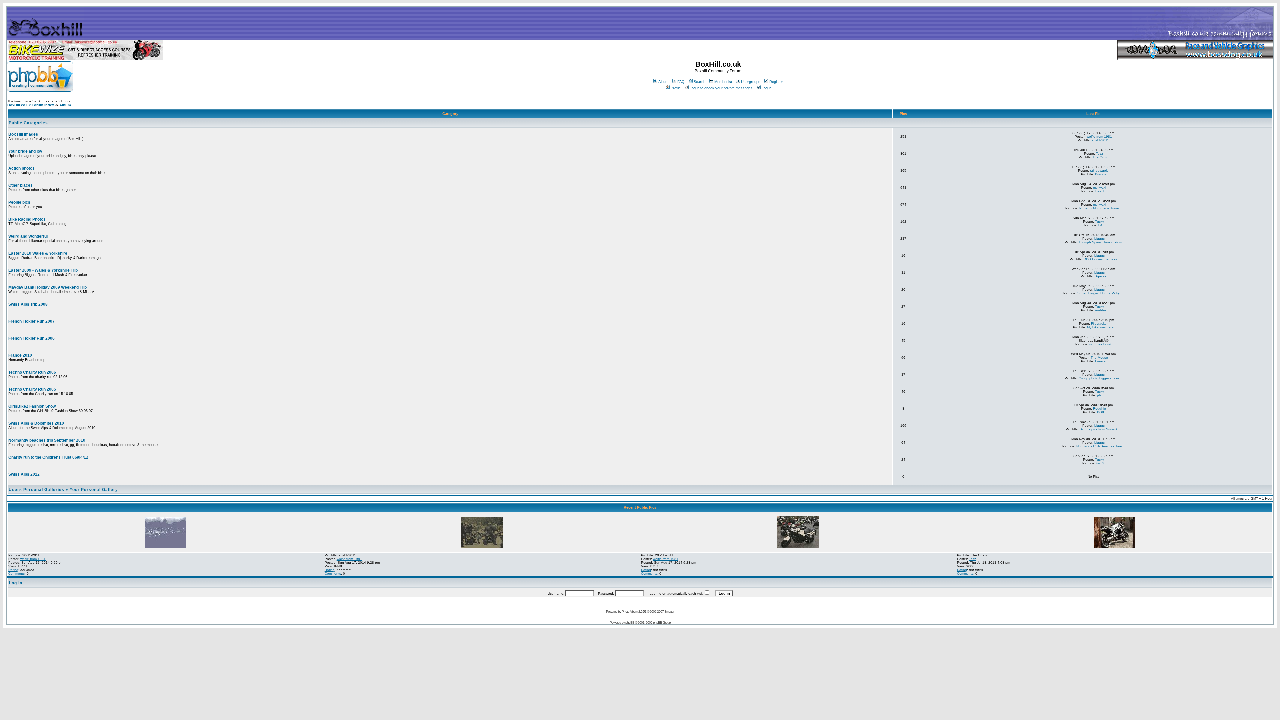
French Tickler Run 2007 (31, 321)
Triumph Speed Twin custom (1100, 242)
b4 (1100, 225)
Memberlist (723, 82)
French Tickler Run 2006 (31, 338)
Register (776, 82)
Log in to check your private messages (721, 88)
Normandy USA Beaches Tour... (1100, 446)
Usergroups (750, 82)
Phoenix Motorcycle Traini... (1100, 208)
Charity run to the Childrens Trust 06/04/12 (48, 457)
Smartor (669, 611)
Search (699, 82)
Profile (676, 88)
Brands (1100, 174)
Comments (16, 573)
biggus (1099, 238)
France (1100, 361)
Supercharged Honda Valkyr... (1100, 293)
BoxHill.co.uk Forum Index (30, 105)
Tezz (1099, 153)
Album (663, 82)
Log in (766, 88)
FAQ (681, 82)
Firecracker (1099, 323)
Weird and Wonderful (28, 236)
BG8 (1100, 412)
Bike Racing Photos (27, 219)
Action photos (21, 168)
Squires (1100, 276)
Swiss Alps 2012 (24, 474)
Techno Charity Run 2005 (32, 389)
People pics (19, 202)
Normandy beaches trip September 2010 (46, 440)
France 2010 (20, 355)
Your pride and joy (25, 151)
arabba (1100, 310)
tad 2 (1100, 463)
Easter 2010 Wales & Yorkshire (37, 253)
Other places (20, 185)
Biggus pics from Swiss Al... (1100, 429)
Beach (1100, 191)
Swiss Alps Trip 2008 (28, 304)
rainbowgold (1099, 170)
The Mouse (1099, 357)
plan (1100, 395)
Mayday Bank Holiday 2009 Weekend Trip (47, 287)
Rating (13, 570)
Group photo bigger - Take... (1100, 378)
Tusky (1099, 221)
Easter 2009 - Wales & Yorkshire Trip (43, 270)
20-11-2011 (1100, 140)
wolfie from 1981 (1099, 136)
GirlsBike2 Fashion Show (32, 406)
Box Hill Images (23, 134)
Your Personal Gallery (94, 489)
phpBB (629, 622)
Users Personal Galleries (36, 489)
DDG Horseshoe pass (1100, 259)
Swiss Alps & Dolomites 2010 (36, 423)
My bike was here (1100, 327)
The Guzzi (1100, 157)
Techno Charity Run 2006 (32, 372)
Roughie (1099, 408)
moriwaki (1099, 187)
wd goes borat (1100, 344)
